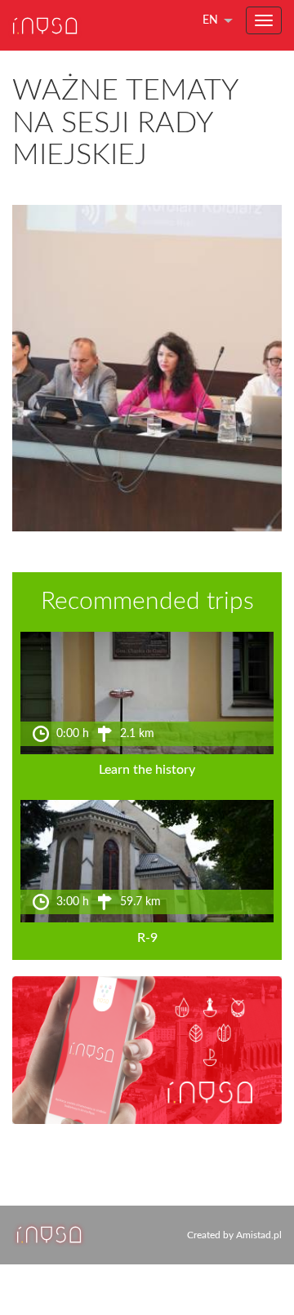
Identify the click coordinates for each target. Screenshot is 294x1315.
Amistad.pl (259, 1235)
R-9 (147, 937)
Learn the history (147, 769)
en (210, 20)
